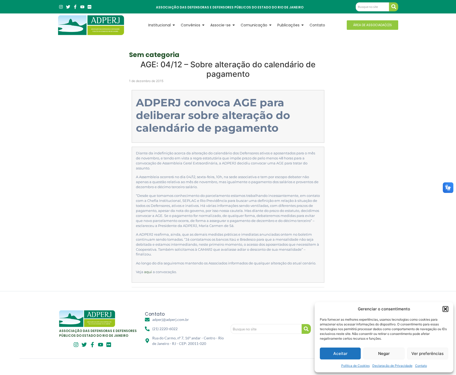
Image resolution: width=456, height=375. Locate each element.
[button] (445, 309)
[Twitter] (68, 7)
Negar (384, 353)
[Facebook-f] (75, 7)
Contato (421, 366)
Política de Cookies (355, 366)
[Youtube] (82, 7)
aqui (148, 272)
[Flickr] (89, 7)
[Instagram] (61, 7)
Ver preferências (427, 353)
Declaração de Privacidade (392, 366)
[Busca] (393, 6)
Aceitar (340, 353)
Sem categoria (154, 54)
